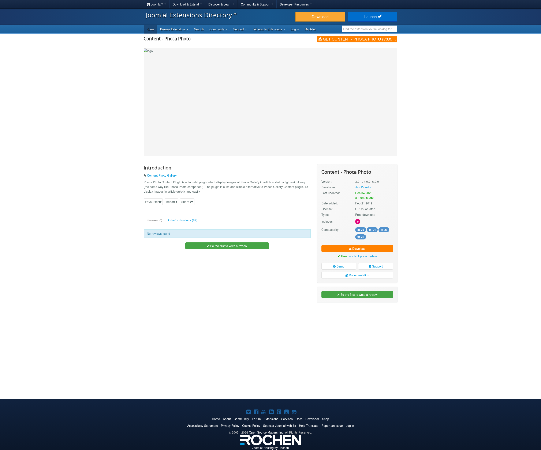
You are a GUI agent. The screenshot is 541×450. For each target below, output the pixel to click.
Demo (340, 266)
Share (185, 202)
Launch (371, 16)
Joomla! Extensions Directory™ (191, 15)
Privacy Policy (230, 425)
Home (150, 29)
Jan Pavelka (363, 187)
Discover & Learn (220, 4)
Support (377, 266)
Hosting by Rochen (270, 448)
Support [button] (239, 29)
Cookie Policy (251, 425)
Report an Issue (332, 425)
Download (320, 16)
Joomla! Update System (362, 256)
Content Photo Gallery (162, 175)
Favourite (151, 202)
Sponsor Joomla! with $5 (279, 425)
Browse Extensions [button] (173, 29)
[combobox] (369, 29)
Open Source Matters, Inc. (266, 432)
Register (310, 29)
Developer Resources (295, 4)
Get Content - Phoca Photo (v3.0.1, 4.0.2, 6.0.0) (359, 39)
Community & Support (256, 4)
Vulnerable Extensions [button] (268, 29)
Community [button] (217, 29)
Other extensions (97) (182, 220)
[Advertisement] (357, 332)
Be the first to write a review (228, 246)
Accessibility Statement (202, 425)
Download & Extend (186, 4)
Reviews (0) (154, 220)
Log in (295, 29)
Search (199, 29)
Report (171, 202)
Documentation (358, 275)
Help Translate (308, 425)
